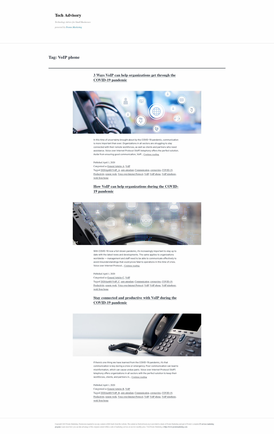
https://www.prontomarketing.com (175, 427)
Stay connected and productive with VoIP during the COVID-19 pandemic (135, 300)
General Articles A (115, 166)
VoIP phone (155, 173)
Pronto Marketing (74, 27)
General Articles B (115, 388)
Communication (142, 169)
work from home (100, 177)
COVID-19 (167, 169)
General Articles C (115, 277)
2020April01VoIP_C (110, 281)
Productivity (98, 173)
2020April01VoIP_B (110, 392)
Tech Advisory (68, 15)
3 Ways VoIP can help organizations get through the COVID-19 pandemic (134, 77)
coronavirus (155, 169)
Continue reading (151, 154)
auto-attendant (127, 169)
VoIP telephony (169, 173)
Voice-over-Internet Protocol (130, 173)
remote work (111, 173)
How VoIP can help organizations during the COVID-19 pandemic (135, 189)
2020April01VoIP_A (110, 169)
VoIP (127, 166)
